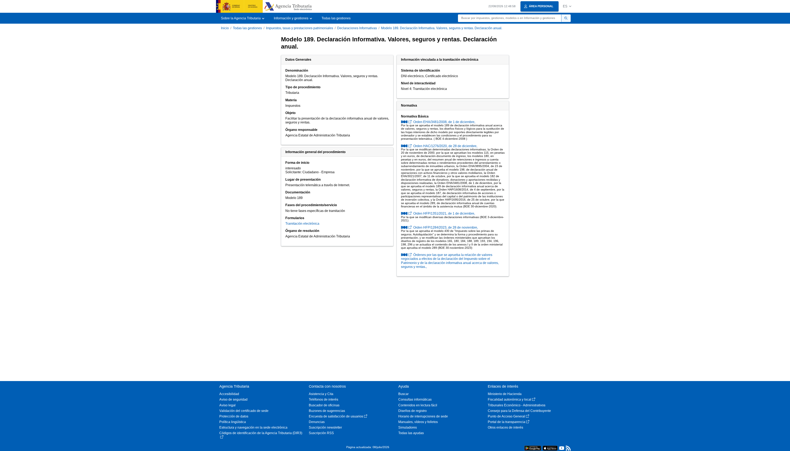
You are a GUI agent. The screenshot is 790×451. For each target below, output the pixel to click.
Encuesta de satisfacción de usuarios (336, 416)
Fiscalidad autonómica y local (509, 399)
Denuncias (317, 422)
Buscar (403, 394)
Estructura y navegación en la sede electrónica (253, 427)
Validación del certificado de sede (243, 411)
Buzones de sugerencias (327, 411)
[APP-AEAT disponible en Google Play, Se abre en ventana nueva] (532, 448)
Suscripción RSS (321, 433)
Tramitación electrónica (302, 223)
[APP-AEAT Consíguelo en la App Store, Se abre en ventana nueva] (550, 448)
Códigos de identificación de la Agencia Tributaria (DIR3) (260, 433)
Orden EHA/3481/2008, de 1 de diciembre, (443, 122)
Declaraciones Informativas (357, 28)
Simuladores (407, 427)
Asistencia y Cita (321, 394)
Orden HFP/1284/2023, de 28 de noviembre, (445, 227)
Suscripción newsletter (325, 427)
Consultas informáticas (415, 399)
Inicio (225, 28)
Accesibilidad (229, 394)
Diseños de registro (412, 411)
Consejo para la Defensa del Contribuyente (519, 411)
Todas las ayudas (411, 433)
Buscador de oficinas (324, 405)
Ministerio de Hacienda (505, 394)
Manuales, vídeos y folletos (418, 422)
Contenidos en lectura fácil (417, 405)
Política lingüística (232, 422)
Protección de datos (233, 416)
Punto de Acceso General (506, 416)
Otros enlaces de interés (505, 427)
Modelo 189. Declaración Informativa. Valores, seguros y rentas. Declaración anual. (441, 28)
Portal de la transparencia (506, 422)
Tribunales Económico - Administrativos (516, 405)
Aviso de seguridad (233, 399)
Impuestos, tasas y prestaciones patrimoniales (299, 28)
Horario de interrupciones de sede (423, 416)
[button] (567, 6)
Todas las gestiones (336, 18)
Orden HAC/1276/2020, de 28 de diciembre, (444, 146)
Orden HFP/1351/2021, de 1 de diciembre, (443, 213)
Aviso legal (227, 405)
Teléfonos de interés (323, 399)
